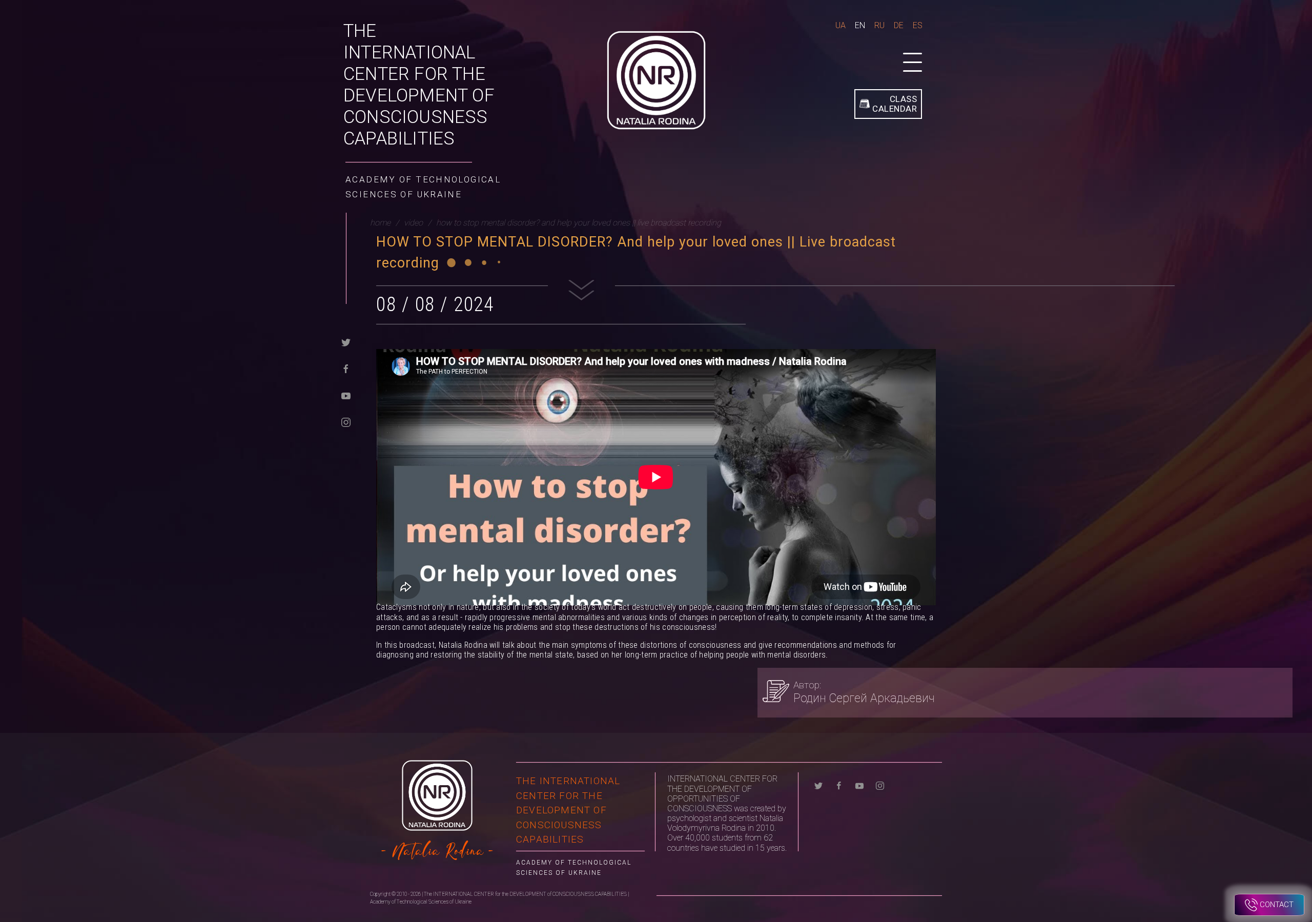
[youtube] (346, 395)
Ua (840, 25)
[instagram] (346, 421)
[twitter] (346, 341)
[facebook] (346, 368)
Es (917, 25)
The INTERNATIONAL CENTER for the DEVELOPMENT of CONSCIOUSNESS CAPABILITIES (419, 85)
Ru (879, 25)
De (899, 25)
